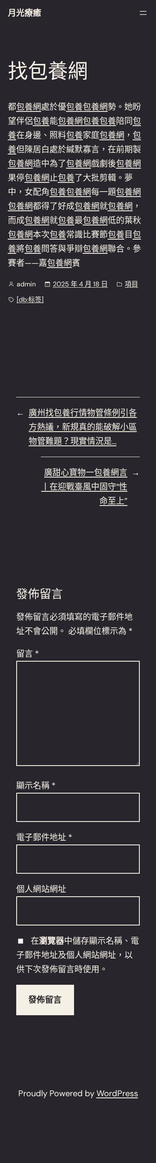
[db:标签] (30, 299)
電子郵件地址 (44, 837)
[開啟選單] (143, 13)
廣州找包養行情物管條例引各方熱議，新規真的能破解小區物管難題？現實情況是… (83, 427)
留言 (27, 653)
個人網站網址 (41, 889)
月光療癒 (24, 13)
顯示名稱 (36, 785)
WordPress (117, 1093)
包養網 (28, 106)
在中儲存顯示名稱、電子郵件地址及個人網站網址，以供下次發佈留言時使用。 (77, 955)
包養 (74, 106)
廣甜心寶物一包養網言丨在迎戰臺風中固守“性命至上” (84, 486)
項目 (131, 284)
